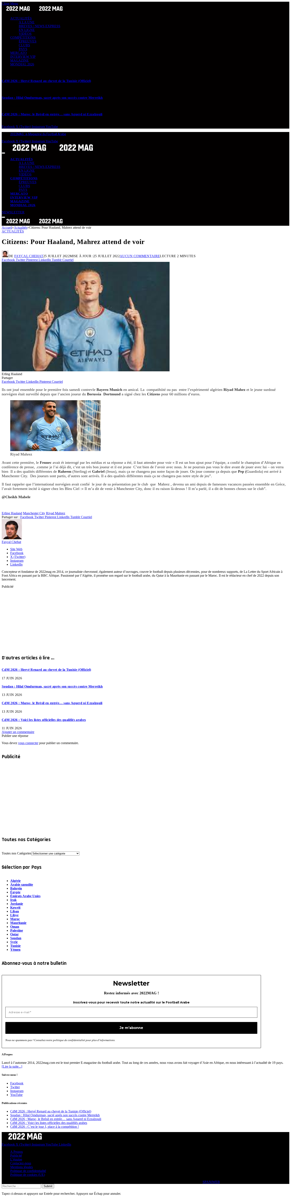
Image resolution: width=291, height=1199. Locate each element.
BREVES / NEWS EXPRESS (39, 26)
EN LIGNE (27, 30)
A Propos (16, 1152)
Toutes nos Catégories (16, 853)
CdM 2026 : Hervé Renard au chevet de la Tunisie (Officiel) (46, 81)
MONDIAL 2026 (22, 64)
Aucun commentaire (140, 256)
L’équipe (16, 1159)
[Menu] (3, 153)
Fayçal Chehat (28, 256)
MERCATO (18, 53)
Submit (48, 1186)
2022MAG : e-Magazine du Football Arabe (38, 134)
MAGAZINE (19, 60)
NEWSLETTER (13, 212)
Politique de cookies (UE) (27, 1174)
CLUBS (24, 45)
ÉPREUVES (27, 41)
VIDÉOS (25, 33)
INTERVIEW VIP (23, 56)
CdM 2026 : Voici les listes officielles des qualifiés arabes (44, 720)
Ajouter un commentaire (18, 732)
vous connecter (28, 743)
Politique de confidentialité (28, 1171)
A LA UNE (27, 22)
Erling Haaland (12, 513)
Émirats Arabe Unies (25, 896)
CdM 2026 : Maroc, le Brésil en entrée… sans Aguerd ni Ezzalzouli (52, 114)
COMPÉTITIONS (23, 37)
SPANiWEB (211, 1182)
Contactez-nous (20, 1163)
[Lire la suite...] (12, 1066)
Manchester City (34, 513)
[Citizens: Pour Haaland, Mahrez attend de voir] (86, 370)
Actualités (13, 231)
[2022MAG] (53, 152)
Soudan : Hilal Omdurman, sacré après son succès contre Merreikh (52, 97)
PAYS (23, 49)
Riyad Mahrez (55, 513)
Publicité (16, 1155)
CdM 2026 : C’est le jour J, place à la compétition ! (44, 1126)
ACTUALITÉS (21, 18)
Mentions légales (21, 1167)
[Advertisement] (129, 618)
